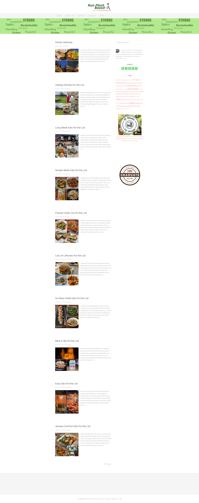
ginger (128, 83)
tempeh (124, 103)
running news (137, 96)
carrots (128, 79)
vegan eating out (123, 106)
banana (122, 79)
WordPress (115, 499)
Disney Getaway (64, 42)
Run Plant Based (99, 7)
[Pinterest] (129, 68)
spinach (117, 103)
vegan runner (123, 108)
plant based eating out (134, 91)
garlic (125, 83)
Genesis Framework (105, 499)
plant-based (132, 88)
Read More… (123, 58)
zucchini (127, 108)
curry (131, 80)
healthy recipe (123, 85)
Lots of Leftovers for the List (70, 255)
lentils (140, 85)
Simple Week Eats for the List (71, 170)
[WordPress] (122, 68)
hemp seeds (131, 85)
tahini (120, 103)
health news (134, 83)
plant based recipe (128, 94)
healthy (117, 85)
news (117, 89)
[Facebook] (126, 68)
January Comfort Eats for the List (72, 426)
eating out (120, 83)
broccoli (125, 80)
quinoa (136, 94)
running (131, 96)
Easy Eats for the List (66, 383)
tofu (127, 103)
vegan (132, 102)
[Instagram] (133, 68)
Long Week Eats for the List (70, 127)
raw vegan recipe (123, 96)
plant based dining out (122, 91)
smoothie (141, 99)
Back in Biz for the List (67, 341)
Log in (120, 499)
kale (137, 86)
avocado (118, 80)
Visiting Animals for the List (69, 85)
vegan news (132, 106)
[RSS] (136, 68)
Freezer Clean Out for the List (71, 213)
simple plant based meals (126, 99)
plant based (140, 89)
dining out (136, 80)
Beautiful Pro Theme (93, 499)
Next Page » (107, 464)
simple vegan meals (135, 99)
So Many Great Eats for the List (72, 298)
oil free (120, 89)
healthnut (140, 83)
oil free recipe (124, 89)
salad (118, 99)
